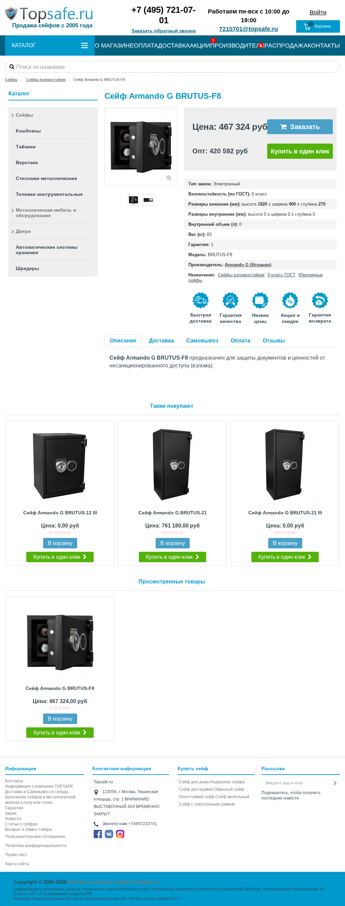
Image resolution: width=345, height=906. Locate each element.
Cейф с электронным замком (206, 804)
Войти (318, 12)
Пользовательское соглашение (35, 836)
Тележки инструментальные (49, 194)
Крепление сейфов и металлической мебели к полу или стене (40, 800)
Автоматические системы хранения (46, 249)
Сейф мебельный (232, 796)
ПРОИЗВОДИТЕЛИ (237, 45)
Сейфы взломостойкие (241, 274)
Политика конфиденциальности (36, 845)
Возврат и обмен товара (28, 829)
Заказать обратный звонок (163, 30)
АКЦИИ (200, 45)
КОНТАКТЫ (324, 45)
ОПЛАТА (146, 45)
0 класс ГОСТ (281, 274)
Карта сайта (17, 864)
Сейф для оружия (196, 789)
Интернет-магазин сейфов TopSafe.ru (113, 882)
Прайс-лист (16, 854)
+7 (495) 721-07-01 (163, 15)
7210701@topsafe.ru (248, 29)
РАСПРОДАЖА (286, 45)
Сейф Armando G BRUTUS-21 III (285, 512)
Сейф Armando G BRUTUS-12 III (60, 512)
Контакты (14, 781)
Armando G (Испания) (248, 264)
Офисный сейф (229, 789)
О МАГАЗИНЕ (114, 45)
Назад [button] (108, 146)
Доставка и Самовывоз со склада (36, 791)
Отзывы (274, 340)
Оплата (240, 340)
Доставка (161, 340)
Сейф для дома (194, 782)
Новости (13, 818)
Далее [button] (173, 146)
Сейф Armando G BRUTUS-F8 (60, 688)
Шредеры (27, 268)
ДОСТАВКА (174, 45)
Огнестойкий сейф (196, 796)
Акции (11, 813)
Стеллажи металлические (46, 178)
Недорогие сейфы (227, 782)
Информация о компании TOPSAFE (39, 786)
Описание (123, 340)
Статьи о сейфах (21, 824)
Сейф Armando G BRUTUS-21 (172, 512)
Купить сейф (193, 768)
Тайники (26, 146)
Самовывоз (202, 340)
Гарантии (14, 808)
